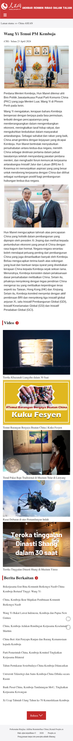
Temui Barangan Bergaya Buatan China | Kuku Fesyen (32, 427)
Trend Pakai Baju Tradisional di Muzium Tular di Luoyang (34, 477)
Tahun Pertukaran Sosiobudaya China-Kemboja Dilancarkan (35, 665)
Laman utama (7, 23)
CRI (6, 41)
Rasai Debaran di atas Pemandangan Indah (26, 519)
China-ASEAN (25, 23)
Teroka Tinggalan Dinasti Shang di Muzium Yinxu (30, 569)
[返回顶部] (68, 627)
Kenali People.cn (56, 729)
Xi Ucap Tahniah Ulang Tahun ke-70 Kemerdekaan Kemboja (36, 700)
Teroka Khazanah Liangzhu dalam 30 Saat (26, 377)
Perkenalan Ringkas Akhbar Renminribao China (29, 729)
